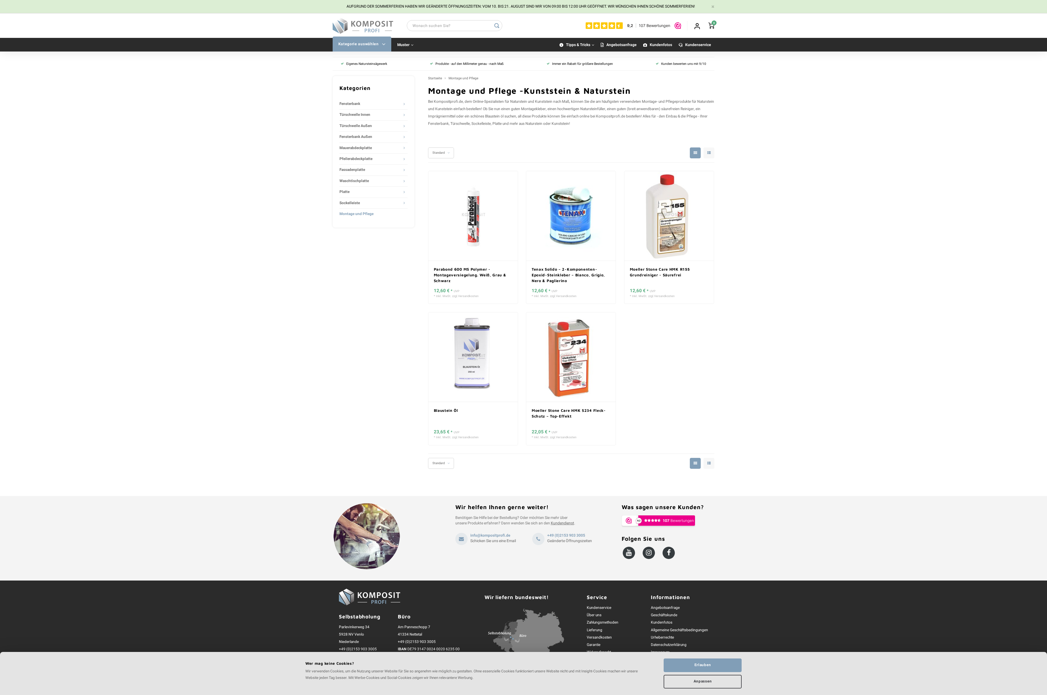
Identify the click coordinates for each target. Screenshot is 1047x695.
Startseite (435, 78)
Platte (344, 192)
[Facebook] (669, 553)
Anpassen (703, 681)
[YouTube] (629, 553)
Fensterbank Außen (355, 137)
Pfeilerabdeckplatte (355, 159)
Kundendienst (562, 523)
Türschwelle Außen (355, 126)
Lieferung (594, 630)
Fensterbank (349, 104)
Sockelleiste (349, 203)
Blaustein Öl (446, 410)
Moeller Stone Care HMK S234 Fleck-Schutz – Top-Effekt (569, 413)
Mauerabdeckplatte (355, 148)
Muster (403, 45)
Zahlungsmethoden (602, 622)
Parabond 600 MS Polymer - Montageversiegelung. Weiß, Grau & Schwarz (470, 275)
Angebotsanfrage (621, 45)
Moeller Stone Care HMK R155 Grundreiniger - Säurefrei (660, 272)
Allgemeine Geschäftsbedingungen (679, 630)
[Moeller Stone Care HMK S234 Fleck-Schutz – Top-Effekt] (571, 357)
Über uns (594, 615)
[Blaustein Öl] (473, 357)
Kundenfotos (661, 45)
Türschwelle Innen (354, 114)
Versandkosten (468, 296)
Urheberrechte (662, 637)
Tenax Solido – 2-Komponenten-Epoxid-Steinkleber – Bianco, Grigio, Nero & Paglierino (568, 275)
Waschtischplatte (354, 181)
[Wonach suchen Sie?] (496, 25)
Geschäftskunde (664, 615)
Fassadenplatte (352, 170)
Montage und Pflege (356, 214)
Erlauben (702, 665)
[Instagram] (649, 553)
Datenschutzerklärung (669, 645)
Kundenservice (698, 45)
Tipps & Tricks (578, 45)
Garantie (593, 645)
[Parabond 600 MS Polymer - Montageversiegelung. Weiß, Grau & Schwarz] (473, 216)
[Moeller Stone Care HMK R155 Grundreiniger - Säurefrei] (669, 216)
